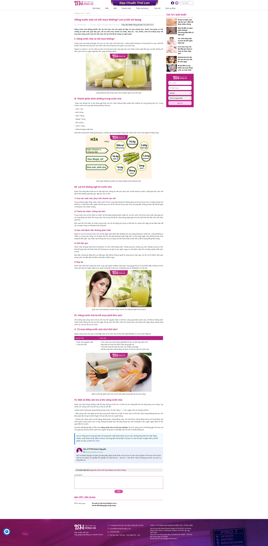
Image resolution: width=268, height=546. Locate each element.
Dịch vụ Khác (171, 8)
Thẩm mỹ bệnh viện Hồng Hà (107, 25)
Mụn (88, 13)
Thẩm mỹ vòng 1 (142, 8)
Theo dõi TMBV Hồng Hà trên (132, 25)
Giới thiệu (96, 8)
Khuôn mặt (126, 8)
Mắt (106, 8)
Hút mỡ (157, 8)
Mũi (115, 8)
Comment (78, 475)
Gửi (118, 491)
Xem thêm (96, 441)
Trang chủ (79, 13)
